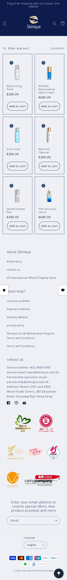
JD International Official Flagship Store (31, 277)
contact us (13, 269)
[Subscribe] (56, 520)
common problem (18, 301)
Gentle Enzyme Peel (16, 210)
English (31, 544)
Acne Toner (14, 149)
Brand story (14, 261)
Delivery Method (17, 317)
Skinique (27, 570)
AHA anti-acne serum (47, 210)
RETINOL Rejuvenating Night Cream (46, 89)
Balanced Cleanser (44, 151)
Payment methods (18, 309)
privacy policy (15, 325)
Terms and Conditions (21, 346)
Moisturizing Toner (14, 88)
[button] (4, 23)
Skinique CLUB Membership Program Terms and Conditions (30, 336)
